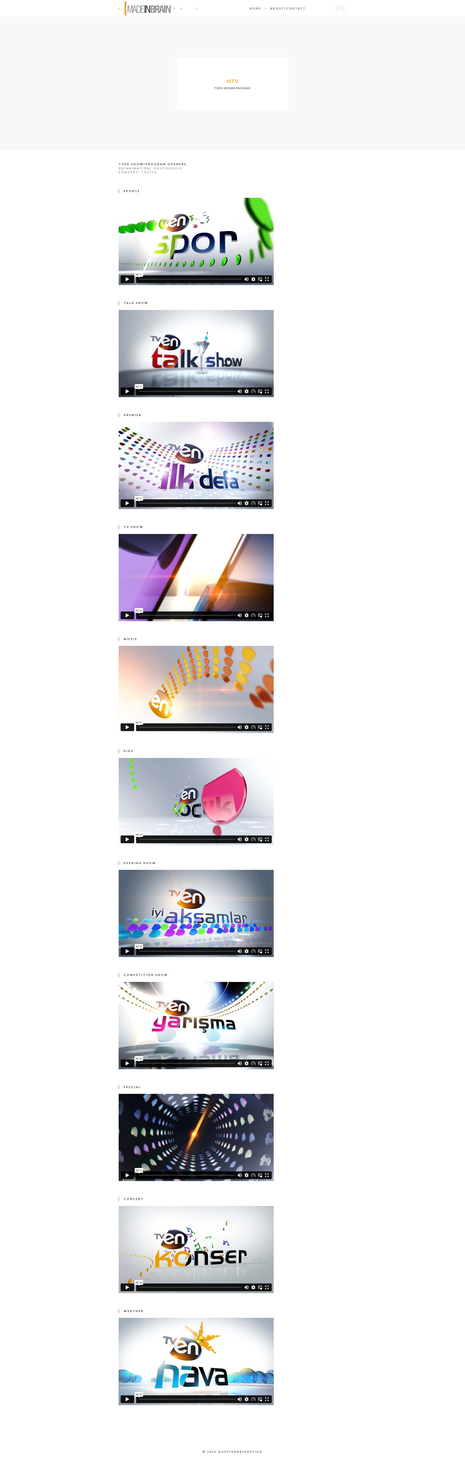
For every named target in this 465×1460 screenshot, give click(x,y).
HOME (256, 8)
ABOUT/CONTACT (288, 8)
